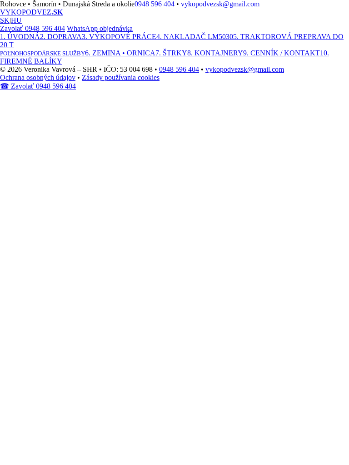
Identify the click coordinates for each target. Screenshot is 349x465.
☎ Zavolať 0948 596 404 (38, 86)
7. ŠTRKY (171, 53)
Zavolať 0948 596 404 (32, 28)
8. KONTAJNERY (215, 53)
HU (16, 20)
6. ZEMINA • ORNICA (120, 53)
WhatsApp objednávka (100, 28)
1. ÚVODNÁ (20, 36)
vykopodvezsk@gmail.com (220, 4)
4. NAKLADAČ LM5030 (194, 36)
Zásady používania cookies (121, 77)
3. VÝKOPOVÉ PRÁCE (119, 36)
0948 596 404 (154, 4)
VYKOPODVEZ (31, 12)
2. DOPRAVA (61, 36)
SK (5, 20)
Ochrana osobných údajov (37, 77)
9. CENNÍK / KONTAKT (281, 53)
